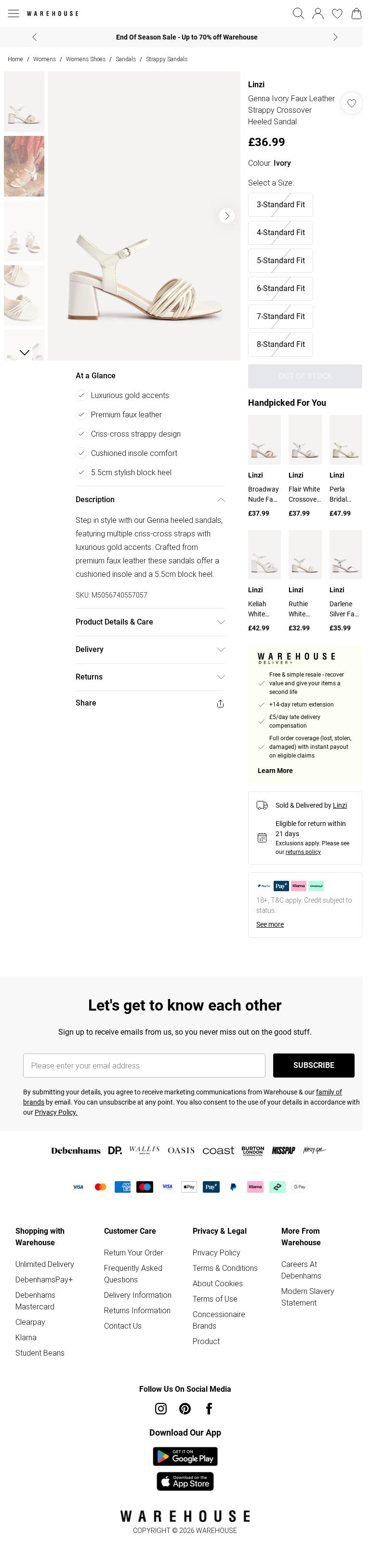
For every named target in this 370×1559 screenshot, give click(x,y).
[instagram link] (161, 1408)
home (15, 59)
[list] (144, 215)
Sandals (126, 59)
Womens (44, 59)
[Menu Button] (13, 13)
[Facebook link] (209, 1408)
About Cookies (218, 1283)
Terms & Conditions (225, 1268)
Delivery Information (138, 1295)
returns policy (303, 852)
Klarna (26, 1337)
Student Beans (40, 1353)
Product (206, 1341)
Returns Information (137, 1310)
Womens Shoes (86, 59)
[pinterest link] (185, 1408)
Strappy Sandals (166, 59)
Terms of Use (215, 1299)
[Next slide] (336, 37)
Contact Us (123, 1326)
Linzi (256, 84)
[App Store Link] (185, 1469)
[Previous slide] (34, 37)
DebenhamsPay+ (44, 1279)
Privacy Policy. (56, 1112)
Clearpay (30, 1322)
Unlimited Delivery (44, 1264)
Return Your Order (133, 1252)
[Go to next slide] (227, 216)
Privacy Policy (216, 1252)
